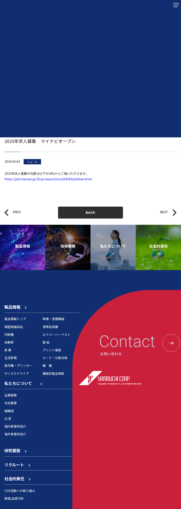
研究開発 (14, 450)
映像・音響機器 (53, 319)
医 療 (7, 350)
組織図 (9, 411)
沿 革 (7, 418)
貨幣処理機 (50, 327)
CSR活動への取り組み (19, 490)
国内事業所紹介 (15, 426)
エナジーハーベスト (56, 334)
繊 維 (47, 365)
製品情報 (14, 307)
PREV (17, 212)
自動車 (9, 342)
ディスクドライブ (16, 373)
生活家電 (10, 357)
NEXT (164, 212)
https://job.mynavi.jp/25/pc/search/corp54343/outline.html (48, 179)
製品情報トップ (15, 319)
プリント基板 (52, 350)
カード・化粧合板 (55, 357)
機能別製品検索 (53, 373)
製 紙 (46, 342)
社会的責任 (16, 478)
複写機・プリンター (18, 365)
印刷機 (9, 334)
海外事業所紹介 (15, 434)
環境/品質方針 (14, 498)
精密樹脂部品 (13, 327)
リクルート (16, 464)
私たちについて (22, 383)
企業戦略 (10, 395)
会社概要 (10, 403)
